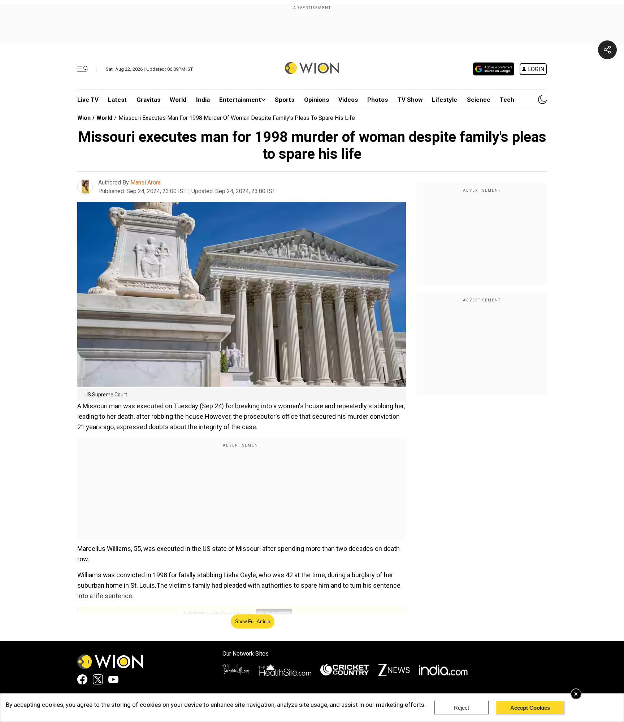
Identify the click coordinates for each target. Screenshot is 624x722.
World (178, 99)
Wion (84, 117)
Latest (117, 99)
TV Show (410, 99)
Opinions (316, 99)
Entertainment (240, 99)
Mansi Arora (145, 182)
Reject (461, 708)
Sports (284, 99)
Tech (507, 99)
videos (348, 99)
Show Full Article (252, 621)
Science (478, 99)
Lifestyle (444, 99)
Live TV (88, 99)
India (203, 99)
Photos (377, 99)
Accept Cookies (530, 708)
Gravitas (148, 99)
